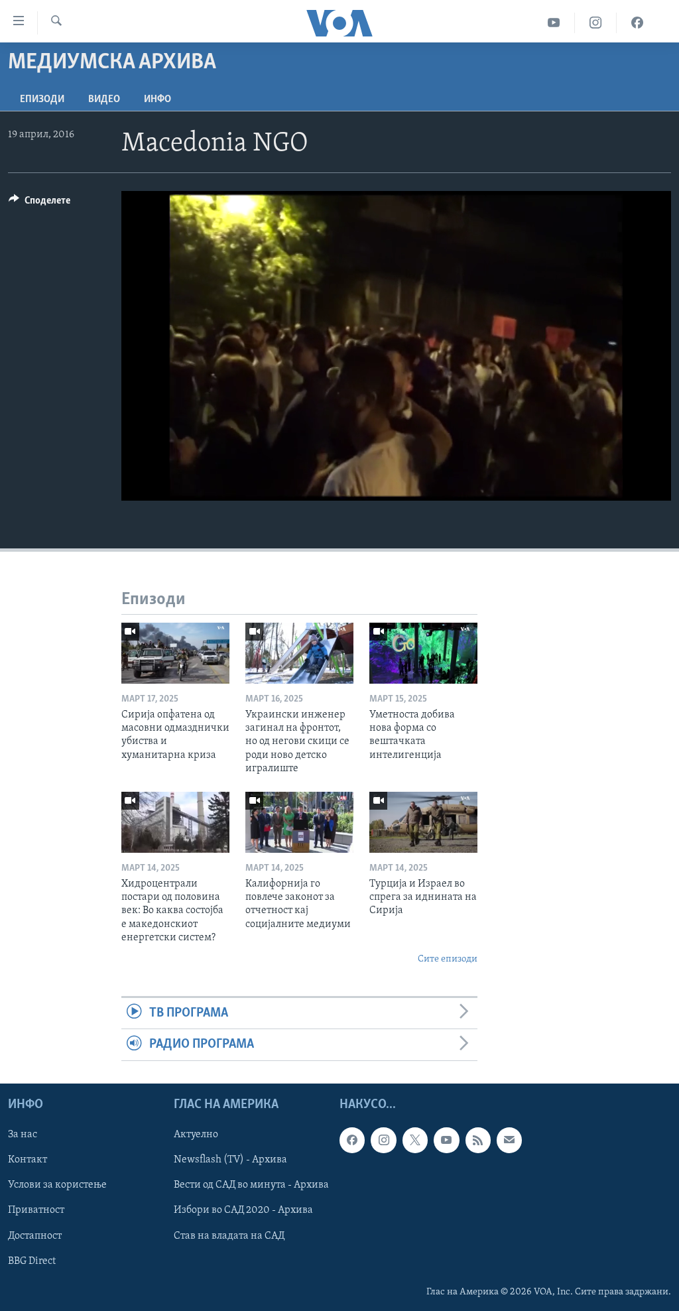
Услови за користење (57, 1185)
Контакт (27, 1160)
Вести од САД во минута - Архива (251, 1185)
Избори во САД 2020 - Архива (243, 1210)
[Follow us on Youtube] (446, 1140)
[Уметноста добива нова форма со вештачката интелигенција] (423, 653)
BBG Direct (32, 1260)
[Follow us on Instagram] (383, 1140)
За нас (22, 1134)
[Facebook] (637, 23)
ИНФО (157, 99)
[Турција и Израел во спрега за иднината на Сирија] (423, 822)
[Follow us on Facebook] (352, 1140)
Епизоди (42, 99)
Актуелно (196, 1134)
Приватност (36, 1210)
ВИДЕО (104, 99)
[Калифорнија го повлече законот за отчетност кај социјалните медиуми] (299, 822)
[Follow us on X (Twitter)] (415, 1140)
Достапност (35, 1235)
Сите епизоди (447, 959)
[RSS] (478, 1140)
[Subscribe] (509, 1140)
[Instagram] (596, 23)
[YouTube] (554, 23)
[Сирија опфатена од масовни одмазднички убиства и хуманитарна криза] (175, 653)
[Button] (39, 203)
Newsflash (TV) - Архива (230, 1160)
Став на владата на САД (229, 1235)
